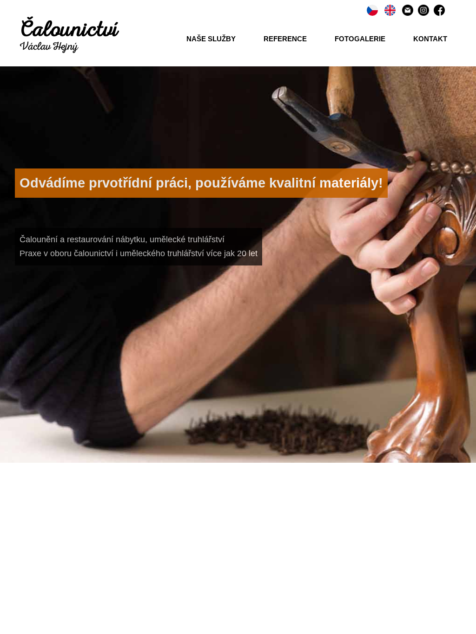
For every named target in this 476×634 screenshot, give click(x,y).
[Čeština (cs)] (372, 9)
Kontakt (430, 39)
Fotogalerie (360, 39)
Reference (285, 39)
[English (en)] (390, 9)
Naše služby (211, 39)
